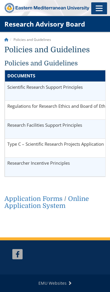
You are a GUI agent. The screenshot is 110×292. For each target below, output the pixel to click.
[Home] (6, 39)
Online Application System (46, 202)
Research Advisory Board (44, 24)
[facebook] (17, 254)
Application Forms (33, 198)
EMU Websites (53, 283)
